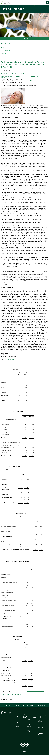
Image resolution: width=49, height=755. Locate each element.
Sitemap (24, 751)
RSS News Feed (40, 705)
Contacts (30, 705)
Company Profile (19, 705)
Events (2, 53)
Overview (3, 47)
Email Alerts (4, 56)
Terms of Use (24, 749)
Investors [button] (25, 38)
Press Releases (4, 50)
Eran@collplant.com (9, 359)
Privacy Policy (24, 746)
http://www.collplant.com (20, 284)
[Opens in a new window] (13, 95)
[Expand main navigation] (47, 2)
